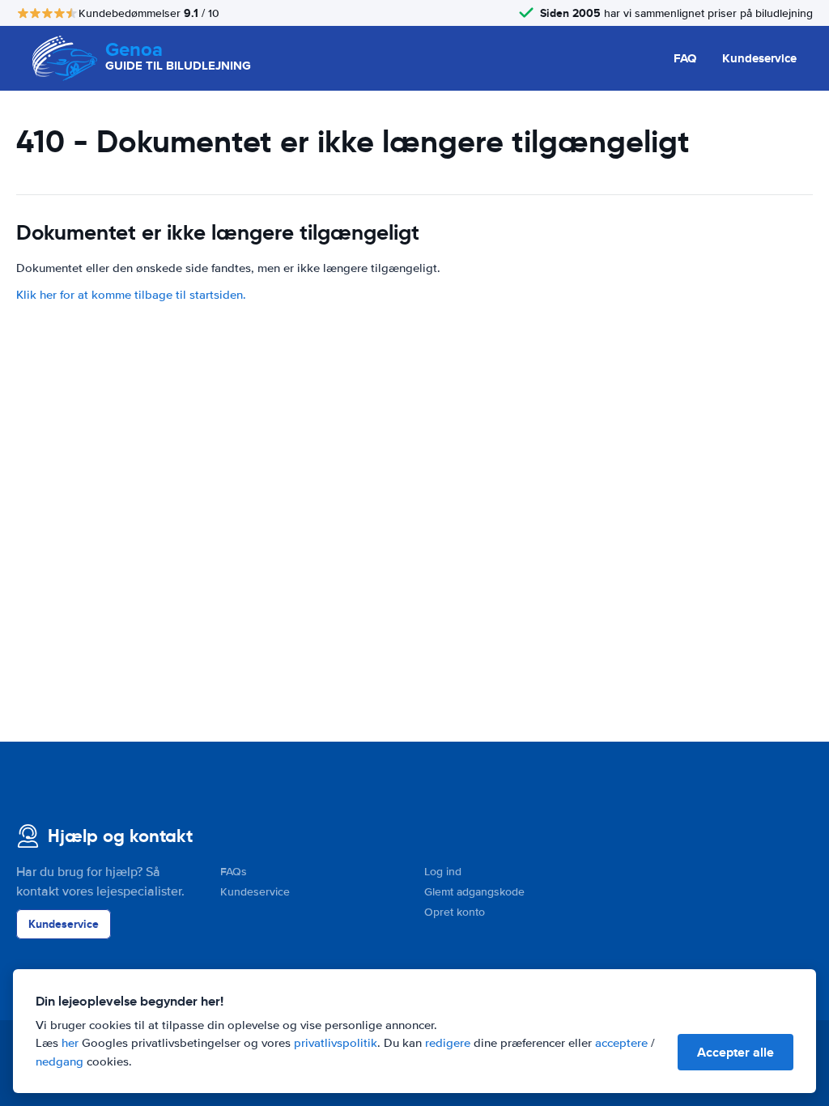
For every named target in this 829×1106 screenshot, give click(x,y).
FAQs (233, 871)
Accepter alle (735, 1052)
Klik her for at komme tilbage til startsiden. (131, 294)
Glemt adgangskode (474, 892)
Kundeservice (759, 58)
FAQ (685, 58)
